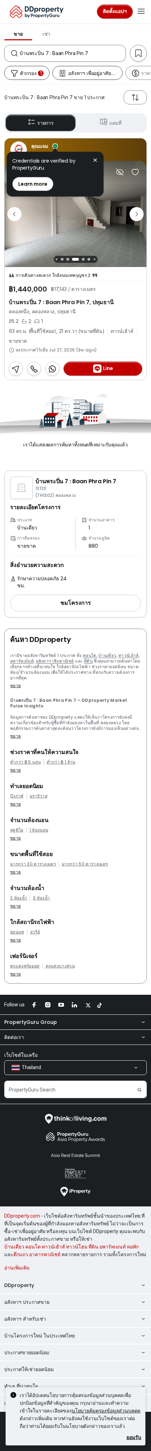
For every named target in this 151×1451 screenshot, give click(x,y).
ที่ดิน (88, 661)
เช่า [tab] (46, 33)
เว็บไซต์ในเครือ (21, 1055)
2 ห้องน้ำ (18, 898)
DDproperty (19, 1285)
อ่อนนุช (17, 932)
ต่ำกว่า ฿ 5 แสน (25, 762)
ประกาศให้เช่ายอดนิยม (29, 1369)
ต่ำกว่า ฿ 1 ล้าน (61, 762)
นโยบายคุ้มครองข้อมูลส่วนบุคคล (106, 1411)
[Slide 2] (62, 259)
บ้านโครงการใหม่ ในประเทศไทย (39, 1335)
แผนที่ (115, 122)
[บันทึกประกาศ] (135, 172)
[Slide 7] (94, 259)
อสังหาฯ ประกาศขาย (27, 1302)
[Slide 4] (75, 259)
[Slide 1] (56, 259)
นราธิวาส (38, 796)
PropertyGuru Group (30, 1022)
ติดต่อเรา (14, 1037)
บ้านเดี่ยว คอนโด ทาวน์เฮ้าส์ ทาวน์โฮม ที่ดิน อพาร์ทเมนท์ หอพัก (71, 1247)
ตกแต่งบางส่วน (60, 966)
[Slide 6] (88, 259)
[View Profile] (75, 149)
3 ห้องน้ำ (41, 898)
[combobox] (72, 53)
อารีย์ (35, 932)
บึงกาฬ (17, 796)
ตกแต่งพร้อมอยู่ (25, 966)
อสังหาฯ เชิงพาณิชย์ (55, 661)
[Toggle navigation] (141, 11)
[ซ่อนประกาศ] (119, 172)
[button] (75, 603)
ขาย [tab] (18, 33)
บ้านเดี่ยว (107, 655)
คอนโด (90, 655)
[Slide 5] (83, 259)
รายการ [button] (45, 122)
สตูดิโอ (17, 830)
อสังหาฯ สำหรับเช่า (25, 1318)
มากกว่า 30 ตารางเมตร (33, 864)
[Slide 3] (67, 259)
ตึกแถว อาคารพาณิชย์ (36, 1254)
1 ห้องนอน (38, 830)
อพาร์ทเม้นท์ (22, 661)
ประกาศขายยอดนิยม (26, 1352)
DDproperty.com (22, 1216)
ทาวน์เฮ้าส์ (128, 655)
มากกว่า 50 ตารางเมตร (85, 864)
